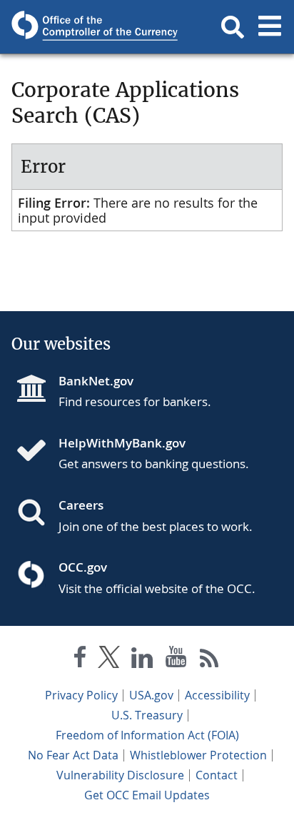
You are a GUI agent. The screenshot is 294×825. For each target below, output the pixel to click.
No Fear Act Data (73, 755)
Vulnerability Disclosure (120, 775)
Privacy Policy (81, 695)
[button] (232, 27)
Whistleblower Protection (198, 755)
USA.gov (151, 695)
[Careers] (37, 514)
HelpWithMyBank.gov (122, 443)
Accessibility (217, 695)
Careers (81, 505)
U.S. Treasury (147, 715)
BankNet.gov (96, 381)
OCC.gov (83, 567)
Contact (217, 775)
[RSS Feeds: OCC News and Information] (209, 660)
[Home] (37, 452)
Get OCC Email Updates (147, 795)
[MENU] (269, 27)
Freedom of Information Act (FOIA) (147, 735)
